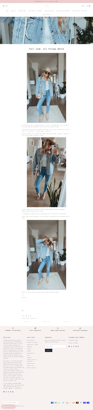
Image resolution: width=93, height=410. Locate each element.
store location (46, 14)
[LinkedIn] (12, 391)
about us (13, 10)
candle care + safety (32, 344)
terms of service (31, 367)
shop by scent (22, 10)
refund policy (30, 353)
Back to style (46, 321)
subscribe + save (49, 10)
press (28, 355)
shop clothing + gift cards (80, 10)
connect (29, 348)
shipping (29, 357)
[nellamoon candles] (46, 6)
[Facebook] (3, 391)
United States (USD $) (10, 402)
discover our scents (32, 342)
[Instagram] (6, 391)
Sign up (49, 350)
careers (29, 351)
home (7, 10)
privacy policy (31, 363)
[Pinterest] (10, 391)
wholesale (29, 346)
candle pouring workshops (63, 10)
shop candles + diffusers (35, 10)
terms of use (30, 365)
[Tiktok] (8, 391)
